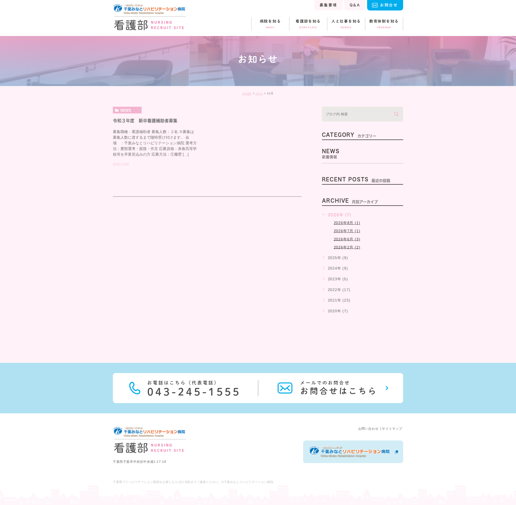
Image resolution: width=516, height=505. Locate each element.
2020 (259, 93)
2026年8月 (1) (347, 223)
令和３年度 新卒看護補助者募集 (145, 121)
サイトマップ (392, 429)
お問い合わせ (368, 429)
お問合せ (389, 5)
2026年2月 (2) (347, 247)
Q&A (355, 5)
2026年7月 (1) (347, 231)
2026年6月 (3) (347, 239)
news (125, 110)
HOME (247, 93)
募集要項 (328, 5)
